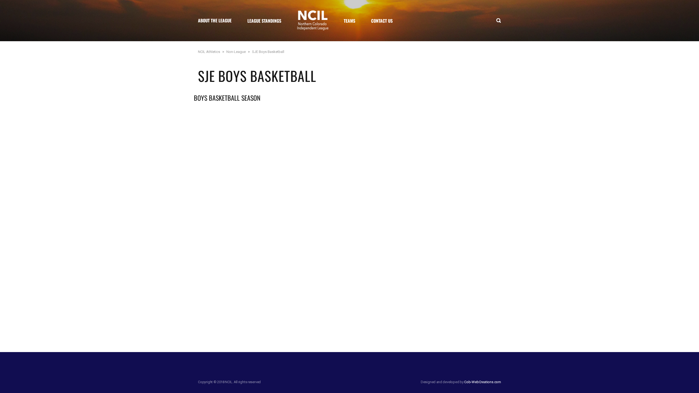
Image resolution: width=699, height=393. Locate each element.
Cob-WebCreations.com (482, 382)
